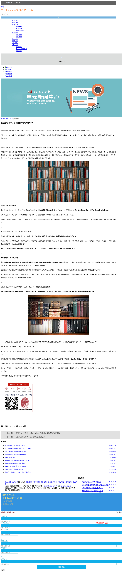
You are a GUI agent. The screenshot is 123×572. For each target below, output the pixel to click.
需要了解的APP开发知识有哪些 (15, 454)
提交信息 (61, 567)
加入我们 (8, 482)
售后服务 (22, 482)
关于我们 (19, 47)
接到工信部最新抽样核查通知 (15, 463)
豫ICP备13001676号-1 (51, 486)
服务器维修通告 (10, 457)
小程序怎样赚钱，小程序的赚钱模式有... (18, 472)
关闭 (3, 570)
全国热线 (9, 71)
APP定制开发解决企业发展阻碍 (15, 451)
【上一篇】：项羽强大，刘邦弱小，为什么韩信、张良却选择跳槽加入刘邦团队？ (34, 433)
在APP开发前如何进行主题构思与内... (17, 460)
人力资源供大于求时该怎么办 (15, 445)
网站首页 (15, 20)
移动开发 (15, 24)
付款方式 (68, 482)
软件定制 (15, 22)
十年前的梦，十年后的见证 (14, 469)
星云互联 (15, 45)
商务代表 (9, 74)
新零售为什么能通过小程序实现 (15, 466)
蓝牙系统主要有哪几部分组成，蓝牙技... (18, 448)
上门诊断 (9, 76)
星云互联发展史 (21, 49)
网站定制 (29, 482)
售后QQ (9, 69)
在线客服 (9, 67)
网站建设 (15, 33)
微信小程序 (20, 31)
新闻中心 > (9, 119)
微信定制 (19, 27)
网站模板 (19, 37)
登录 (2, 6)
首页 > (3, 119)
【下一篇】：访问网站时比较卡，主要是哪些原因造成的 (26, 437)
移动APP (19, 29)
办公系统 (15, 39)
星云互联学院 (52, 482)
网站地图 (61, 482)
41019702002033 (65, 486)
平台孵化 (15, 43)
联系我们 (19, 51)
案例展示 (15, 41)
